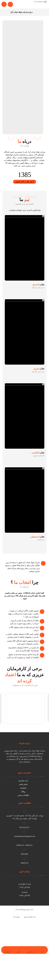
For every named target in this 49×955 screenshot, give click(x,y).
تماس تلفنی (23, 784)
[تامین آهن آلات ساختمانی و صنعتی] (37, 4)
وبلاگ (23, 792)
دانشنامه (23, 788)
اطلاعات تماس (23, 795)
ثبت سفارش (23, 781)
